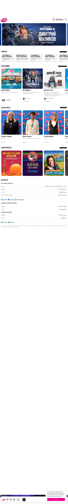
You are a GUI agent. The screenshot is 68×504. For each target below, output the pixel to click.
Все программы (63, 66)
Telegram (5, 199)
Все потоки (18, 499)
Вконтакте (12, 199)
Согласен (56, 499)
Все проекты (63, 147)
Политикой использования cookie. (54, 496)
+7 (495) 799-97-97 (62, 189)
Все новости (63, 51)
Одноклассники (20, 199)
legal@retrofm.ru (63, 192)
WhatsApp (12, 222)
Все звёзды (63, 107)
